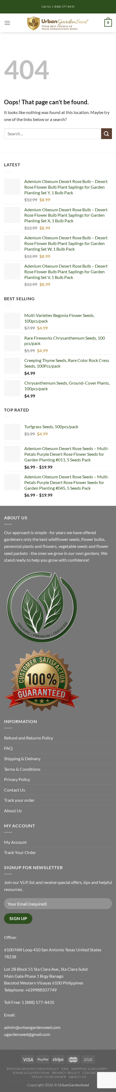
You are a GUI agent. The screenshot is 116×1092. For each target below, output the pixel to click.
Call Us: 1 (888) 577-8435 (58, 6)
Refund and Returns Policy (28, 737)
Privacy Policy (17, 779)
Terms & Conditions (22, 769)
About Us (13, 810)
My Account (15, 842)
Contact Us (14, 789)
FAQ (8, 748)
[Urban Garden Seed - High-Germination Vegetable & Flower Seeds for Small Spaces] (58, 23)
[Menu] (7, 22)
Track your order (19, 800)
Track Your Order (20, 852)
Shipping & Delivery (22, 758)
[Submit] (106, 133)
